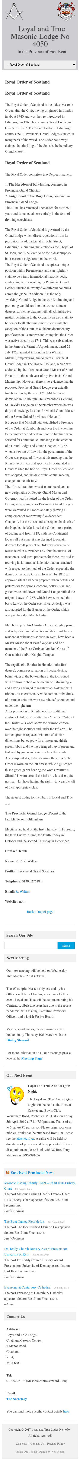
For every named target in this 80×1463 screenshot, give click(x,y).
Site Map (21, 1443)
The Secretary (16, 1398)
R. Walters (23, 891)
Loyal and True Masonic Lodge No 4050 (40, 36)
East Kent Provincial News (32, 1172)
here (66, 1411)
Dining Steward (17, 1040)
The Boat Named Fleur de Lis (24, 1221)
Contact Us (37, 1443)
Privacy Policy (56, 1443)
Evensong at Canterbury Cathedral (27, 1287)
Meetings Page (31, 1058)
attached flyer (25, 1138)
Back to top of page (40, 911)
